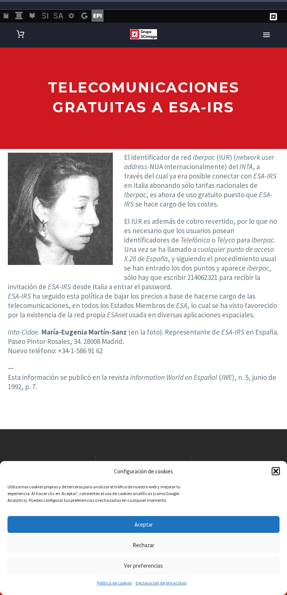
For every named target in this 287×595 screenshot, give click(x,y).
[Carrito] (20, 34)
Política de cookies (114, 583)
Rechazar (143, 545)
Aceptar (144, 524)
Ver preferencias (143, 565)
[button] (276, 471)
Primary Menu (266, 34)
